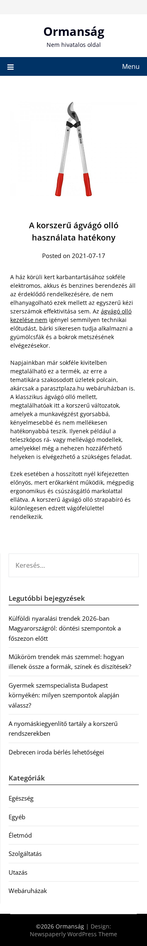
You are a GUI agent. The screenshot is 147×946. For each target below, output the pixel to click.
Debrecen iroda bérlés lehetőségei (56, 752)
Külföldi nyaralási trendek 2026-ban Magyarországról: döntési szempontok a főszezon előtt (65, 628)
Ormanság (73, 31)
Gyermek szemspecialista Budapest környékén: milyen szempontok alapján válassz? (64, 695)
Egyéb (17, 817)
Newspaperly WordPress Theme (73, 934)
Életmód (20, 835)
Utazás (18, 872)
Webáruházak (28, 890)
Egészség (21, 798)
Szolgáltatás (25, 853)
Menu (131, 66)
